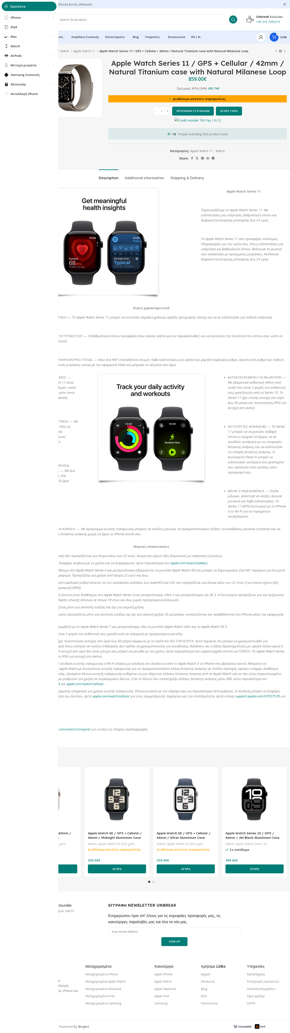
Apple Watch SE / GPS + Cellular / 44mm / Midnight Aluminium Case (115, 835)
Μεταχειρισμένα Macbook (103, 989)
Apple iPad (162, 996)
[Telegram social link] (213, 158)
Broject (83, 1026)
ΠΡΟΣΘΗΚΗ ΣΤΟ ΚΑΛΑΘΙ (193, 111)
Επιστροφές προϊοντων (263, 981)
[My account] (260, 37)
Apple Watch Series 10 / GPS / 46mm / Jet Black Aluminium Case (252, 835)
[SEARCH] (233, 19)
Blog (204, 989)
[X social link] (197, 158)
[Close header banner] (284, 4)
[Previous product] (276, 51)
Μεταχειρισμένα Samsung (103, 1003)
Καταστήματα (256, 974)
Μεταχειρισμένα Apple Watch (105, 981)
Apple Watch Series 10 (251, 844)
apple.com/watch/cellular (84, 684)
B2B (204, 996)
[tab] (108, 175)
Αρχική (205, 974)
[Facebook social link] (192, 158)
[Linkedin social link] (207, 158)
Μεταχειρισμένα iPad (99, 996)
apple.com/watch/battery (188, 563)
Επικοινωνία (209, 1003)
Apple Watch (163, 981)
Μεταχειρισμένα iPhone (101, 974)
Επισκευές (208, 981)
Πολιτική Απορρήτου (261, 989)
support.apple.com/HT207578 (257, 696)
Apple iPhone (164, 974)
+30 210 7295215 (268, 22)
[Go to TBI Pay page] (197, 121)
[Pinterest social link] (202, 158)
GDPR (251, 1003)
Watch (65, 51)
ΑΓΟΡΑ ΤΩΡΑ (229, 111)
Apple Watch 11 (84, 51)
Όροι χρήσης (256, 996)
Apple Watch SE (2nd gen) (116, 844)
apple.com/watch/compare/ (70, 729)
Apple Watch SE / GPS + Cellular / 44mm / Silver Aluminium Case (184, 835)
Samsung (161, 1003)
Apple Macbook (165, 989)
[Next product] (285, 51)
